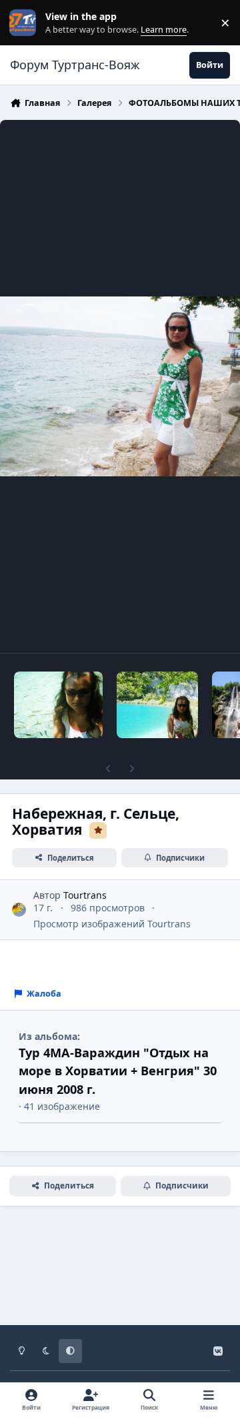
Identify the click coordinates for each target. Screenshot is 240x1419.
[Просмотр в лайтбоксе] (120, 386)
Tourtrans (85, 895)
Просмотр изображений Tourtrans (112, 923)
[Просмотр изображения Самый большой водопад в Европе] (157, 705)
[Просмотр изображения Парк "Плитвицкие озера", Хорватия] (58, 705)
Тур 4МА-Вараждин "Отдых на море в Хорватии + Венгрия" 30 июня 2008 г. (118, 1071)
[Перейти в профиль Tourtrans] (19, 910)
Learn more (25, 23)
